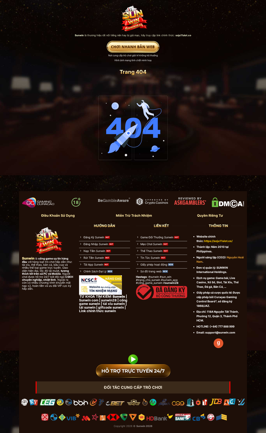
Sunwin (140, 426)
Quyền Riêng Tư (210, 215)
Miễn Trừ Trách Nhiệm (134, 215)
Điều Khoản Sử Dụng (58, 215)
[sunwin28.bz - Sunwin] (133, 17)
